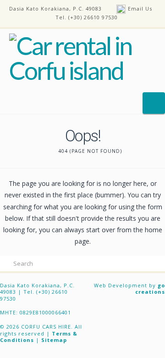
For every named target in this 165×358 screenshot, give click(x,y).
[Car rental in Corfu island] (82, 58)
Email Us (140, 8)
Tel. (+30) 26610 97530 (86, 17)
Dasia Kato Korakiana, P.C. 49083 (55, 8)
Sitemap (54, 339)
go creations (150, 288)
